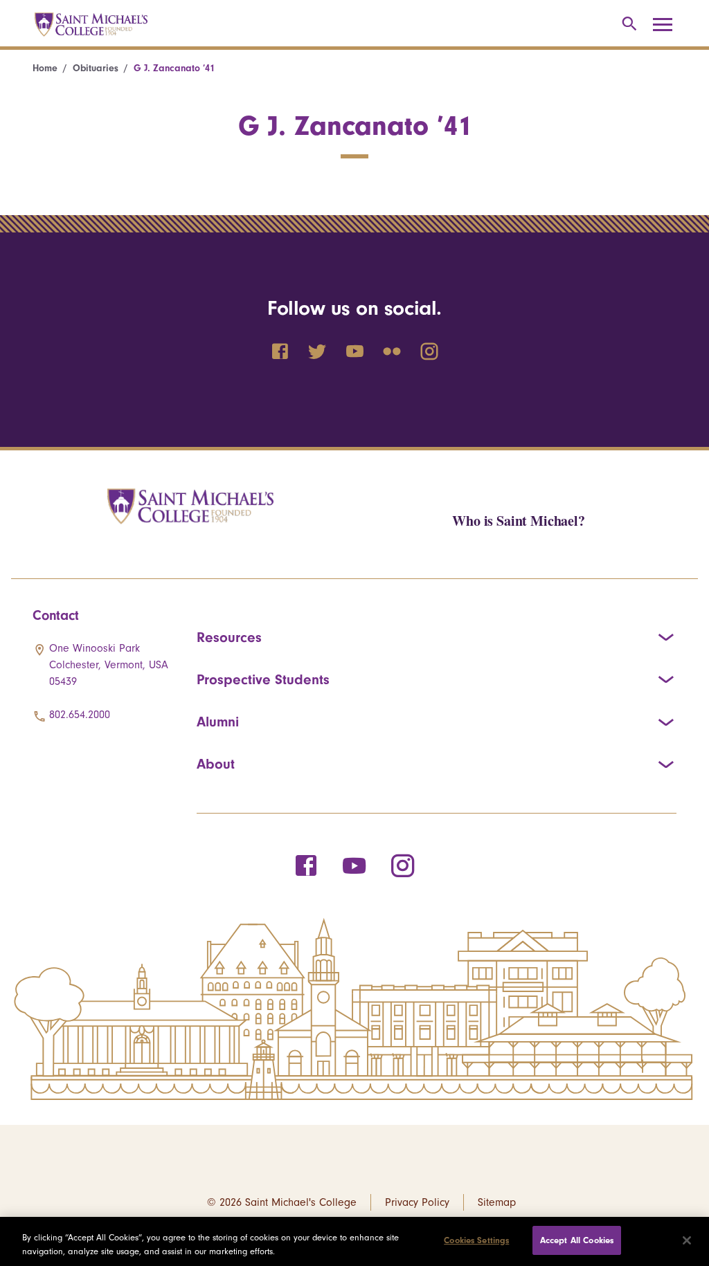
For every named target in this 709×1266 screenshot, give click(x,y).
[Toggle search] (627, 24)
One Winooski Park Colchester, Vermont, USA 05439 (108, 665)
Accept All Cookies (576, 1240)
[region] (354, 1241)
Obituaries (95, 68)
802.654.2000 (79, 714)
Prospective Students (263, 679)
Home (45, 68)
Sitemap (497, 1202)
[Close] (687, 1240)
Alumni (218, 721)
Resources (229, 637)
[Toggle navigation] (667, 25)
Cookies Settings (476, 1240)
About (216, 763)
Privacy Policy (417, 1202)
